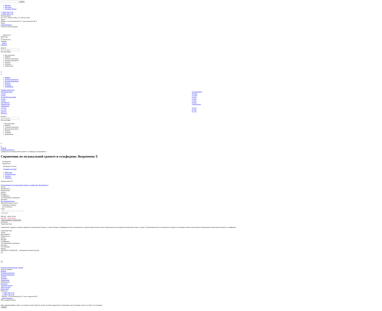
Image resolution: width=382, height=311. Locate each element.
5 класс (194, 97)
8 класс (194, 102)
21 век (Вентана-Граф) (8, 97)
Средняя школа (197, 92)
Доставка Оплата (10, 9)
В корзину (5, 213)
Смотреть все (5, 104)
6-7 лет (194, 111)
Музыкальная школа (12, 81)
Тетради (7, 83)
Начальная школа (6, 92)
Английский (5, 102)
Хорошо (4, 307)
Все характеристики (8, 201)
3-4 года (3, 111)
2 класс (3, 95)
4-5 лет (194, 108)
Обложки (8, 85)
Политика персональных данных (12, 267)
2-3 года (3, 110)
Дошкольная (9, 86)
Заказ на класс (5, 287)
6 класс (194, 99)
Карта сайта (5, 289)
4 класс (3, 101)
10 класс (194, 93)
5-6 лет (194, 110)
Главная (3, 148)
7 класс (194, 101)
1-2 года (3, 108)
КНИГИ (7, 77)
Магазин (8, 5)
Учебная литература (11, 79)
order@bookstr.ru (6, 25)
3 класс (3, 99)
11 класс (194, 95)
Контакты (8, 7)
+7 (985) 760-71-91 (7, 14)
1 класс (3, 93)
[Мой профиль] (2, 140)
